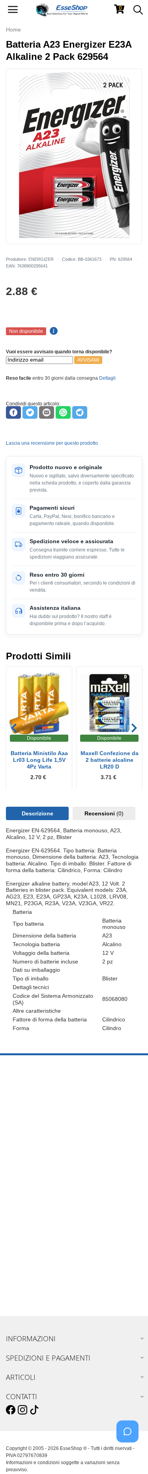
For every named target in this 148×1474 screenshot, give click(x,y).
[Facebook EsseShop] (10, 1410)
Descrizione (37, 813)
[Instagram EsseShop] (22, 1410)
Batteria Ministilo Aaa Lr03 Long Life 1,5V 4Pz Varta (39, 760)
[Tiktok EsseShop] (34, 1410)
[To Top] (130, 1455)
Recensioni (104, 813)
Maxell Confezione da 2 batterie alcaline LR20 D (110, 760)
